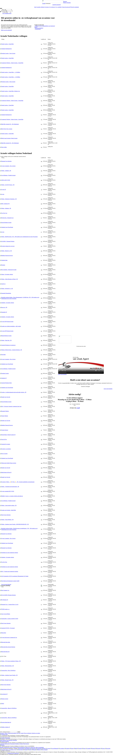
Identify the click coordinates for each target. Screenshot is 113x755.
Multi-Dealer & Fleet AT (6, 472)
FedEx (2, 703)
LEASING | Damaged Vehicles (7, 241)
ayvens (2, 194)
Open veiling (4, 147)
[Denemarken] (21, 748)
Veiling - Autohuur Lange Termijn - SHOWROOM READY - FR (15, 524)
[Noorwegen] (20, 749)
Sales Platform (3, 740)
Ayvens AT (3, 189)
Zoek (35, 7)
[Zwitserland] (38, 748)
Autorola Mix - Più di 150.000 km (8, 670)
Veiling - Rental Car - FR (6, 250)
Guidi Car (3, 283)
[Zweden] (48, 748)
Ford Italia (3, 354)
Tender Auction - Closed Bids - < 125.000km (10, 72)
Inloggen (65, 1)
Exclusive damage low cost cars (7, 246)
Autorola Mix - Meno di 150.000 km (8, 708)
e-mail (78, 408)
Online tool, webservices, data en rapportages (34, 747)
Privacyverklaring (27, 733)
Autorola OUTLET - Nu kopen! (8, 628)
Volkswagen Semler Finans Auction (8, 463)
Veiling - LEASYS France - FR (7, 184)
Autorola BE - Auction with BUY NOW (9, 618)
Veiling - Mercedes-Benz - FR (7, 665)
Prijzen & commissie (74, 7)
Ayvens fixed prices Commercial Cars (9, 637)
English (43, 3)
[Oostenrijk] (32, 748)
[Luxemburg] (61, 748)
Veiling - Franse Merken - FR (7, 519)
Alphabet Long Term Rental (7, 227)
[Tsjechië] (79, 748)
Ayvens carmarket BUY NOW (7, 491)
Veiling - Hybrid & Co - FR (7, 288)
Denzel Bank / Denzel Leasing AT (8, 434)
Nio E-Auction (4, 453)
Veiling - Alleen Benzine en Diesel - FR (9, 279)
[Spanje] (72, 748)
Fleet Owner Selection (6, 514)
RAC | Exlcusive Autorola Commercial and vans (11, 406)
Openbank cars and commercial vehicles (9, 552)
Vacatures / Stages (3, 733)
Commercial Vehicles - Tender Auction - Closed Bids (12, 62)
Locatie (4, 12)
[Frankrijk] (67, 748)
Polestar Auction (4, 698)
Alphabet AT (4, 378)
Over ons (18, 733)
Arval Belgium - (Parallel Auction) (8, 175)
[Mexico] (38, 749)
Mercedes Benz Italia (5, 642)
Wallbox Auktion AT (5, 727)
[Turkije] (30, 749)
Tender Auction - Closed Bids (7, 44)
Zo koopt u (47, 7)
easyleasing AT (4, 694)
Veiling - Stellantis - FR (6, 208)
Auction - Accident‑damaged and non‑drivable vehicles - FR (13, 392)
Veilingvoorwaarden (12, 733)
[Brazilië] (34, 749)
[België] (43, 748)
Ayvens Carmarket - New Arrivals (8, 165)
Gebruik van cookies (35, 733)
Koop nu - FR (4, 307)
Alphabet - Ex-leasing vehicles (7, 302)
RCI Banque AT (4, 599)
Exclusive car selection (6, 448)
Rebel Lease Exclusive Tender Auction (9, 138)
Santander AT (4, 312)
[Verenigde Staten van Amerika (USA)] (8, 749)
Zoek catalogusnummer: (5, 731)
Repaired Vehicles (5, 411)
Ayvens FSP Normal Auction (7, 321)
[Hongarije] (98, 748)
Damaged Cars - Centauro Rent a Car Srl (9, 604)
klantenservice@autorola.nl (13, 753)
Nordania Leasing (5, 373)
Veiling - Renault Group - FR (7, 679)
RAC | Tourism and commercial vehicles (9, 571)
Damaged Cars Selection (6, 161)
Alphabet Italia (4, 260)
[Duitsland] (27, 748)
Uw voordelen (59, 7)
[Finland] (25, 749)
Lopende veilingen (40, 7)
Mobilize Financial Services (7, 255)
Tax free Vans (4, 562)
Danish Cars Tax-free (5, 397)
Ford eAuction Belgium (6, 584)
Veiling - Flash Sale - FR (6, 340)
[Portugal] (93, 748)
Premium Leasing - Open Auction (8, 53)
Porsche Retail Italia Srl (6, 722)
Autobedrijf (58, 4)
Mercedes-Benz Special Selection (8, 646)
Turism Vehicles (4, 415)
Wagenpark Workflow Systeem (16, 743)
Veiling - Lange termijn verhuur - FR (8, 505)
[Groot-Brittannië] (54, 748)
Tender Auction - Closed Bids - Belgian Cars (10, 91)
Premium (3, 265)
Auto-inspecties (9, 740)
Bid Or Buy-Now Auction (6, 128)
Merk (3, 9)
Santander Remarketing (6, 293)
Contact (22, 733)
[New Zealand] (44, 749)
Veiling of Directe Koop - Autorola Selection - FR (11, 349)
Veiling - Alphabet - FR (6, 170)
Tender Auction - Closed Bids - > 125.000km (10, 77)
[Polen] (83, 748)
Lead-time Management (5, 743)
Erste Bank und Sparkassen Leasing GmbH (10, 580)
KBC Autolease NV (5, 203)
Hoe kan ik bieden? (39, 28)
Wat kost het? (38, 29)
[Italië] (75, 748)
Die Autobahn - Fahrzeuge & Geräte (8, 269)
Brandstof (3, 10)
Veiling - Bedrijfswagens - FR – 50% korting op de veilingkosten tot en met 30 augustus (19, 236)
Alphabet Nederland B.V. (6, 48)
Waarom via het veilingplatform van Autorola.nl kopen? (44, 26)
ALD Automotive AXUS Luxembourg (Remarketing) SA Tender (14, 576)
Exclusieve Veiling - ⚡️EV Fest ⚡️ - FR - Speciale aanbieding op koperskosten (17, 481)
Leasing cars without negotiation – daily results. (11, 326)
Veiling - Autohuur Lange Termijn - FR (9, 675)
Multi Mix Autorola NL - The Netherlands (10, 124)
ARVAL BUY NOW (5, 180)
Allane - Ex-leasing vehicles (7, 274)
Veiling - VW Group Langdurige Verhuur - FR (11, 661)
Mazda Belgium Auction (6, 335)
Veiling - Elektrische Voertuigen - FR (9, 198)
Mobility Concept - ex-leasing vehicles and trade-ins (12, 496)
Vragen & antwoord (66, 7)
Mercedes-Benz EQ (5, 651)
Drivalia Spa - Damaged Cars (7, 217)
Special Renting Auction (6, 222)
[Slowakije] (107, 748)
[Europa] (103, 748)
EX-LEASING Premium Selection (8, 595)
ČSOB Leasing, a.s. (5, 609)
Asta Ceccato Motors (5, 613)
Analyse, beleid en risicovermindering (17, 747)
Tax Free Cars (4, 213)
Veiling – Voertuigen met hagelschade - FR (10, 486)
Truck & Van (4, 439)
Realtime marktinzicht (4, 747)
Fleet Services (26, 743)
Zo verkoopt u (52, 7)
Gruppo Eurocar (4, 430)
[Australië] (88, 748)
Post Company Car (5, 590)
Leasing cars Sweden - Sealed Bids (8, 510)
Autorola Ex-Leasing (5, 444)
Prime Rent (3, 632)
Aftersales (15, 740)
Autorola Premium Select (6, 382)
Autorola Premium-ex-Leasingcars (8, 345)
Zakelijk (54, 4)
